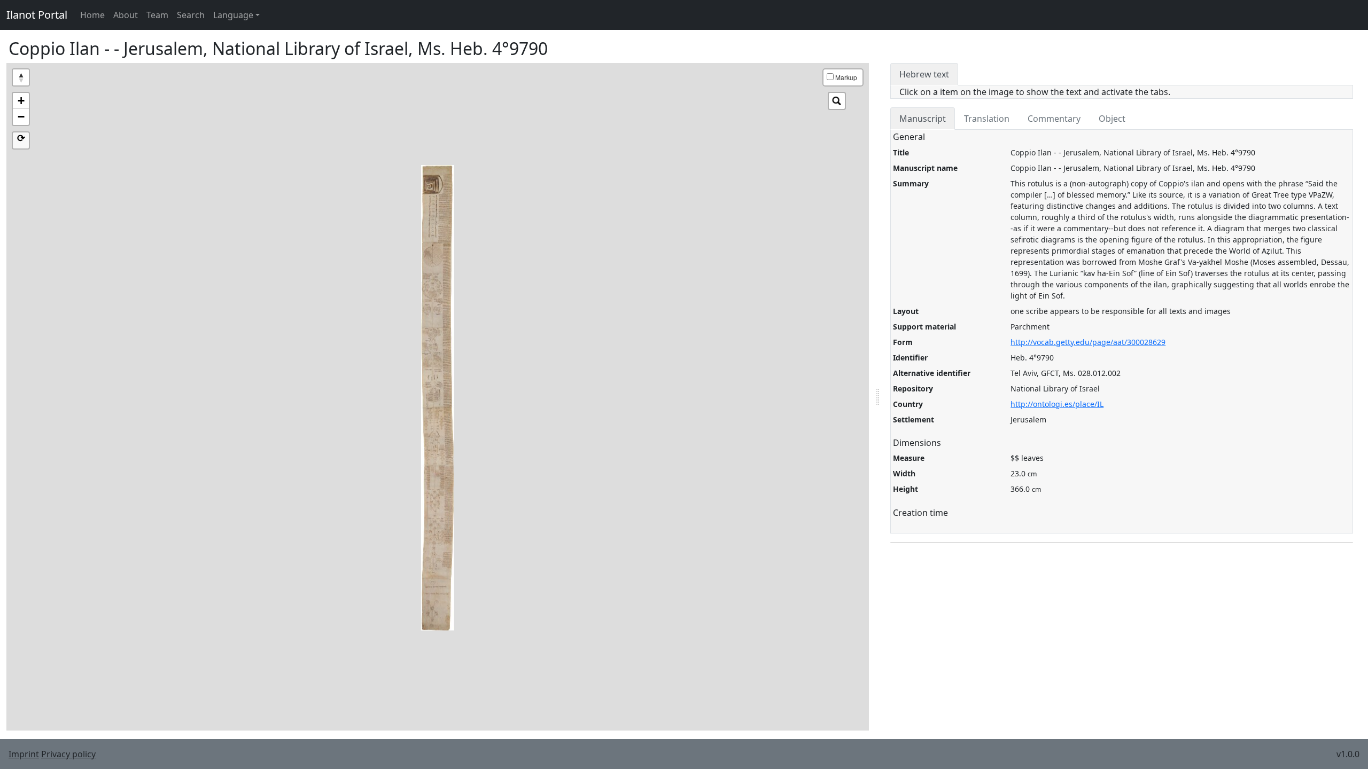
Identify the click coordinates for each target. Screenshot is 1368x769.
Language (233, 15)
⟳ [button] (21, 138)
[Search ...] (837, 101)
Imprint (24, 754)
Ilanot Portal (36, 14)
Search (191, 15)
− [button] (21, 116)
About (125, 15)
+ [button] (21, 100)
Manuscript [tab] (922, 118)
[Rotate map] (21, 77)
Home (92, 15)
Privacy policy (68, 754)
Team (157, 15)
